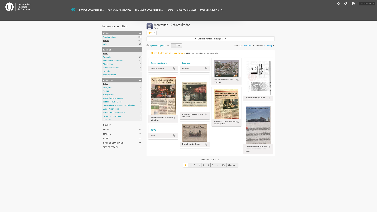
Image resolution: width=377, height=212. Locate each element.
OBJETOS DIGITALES (186, 9)
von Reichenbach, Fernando (113, 98)
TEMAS (170, 9)
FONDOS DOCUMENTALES (91, 9)
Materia (107, 133)
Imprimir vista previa (157, 45)
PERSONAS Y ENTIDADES (119, 9)
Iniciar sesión (366, 3)
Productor (108, 80)
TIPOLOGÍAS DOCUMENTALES (149, 9)
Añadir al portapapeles (174, 68)
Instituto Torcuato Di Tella (112, 102)
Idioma (345, 3)
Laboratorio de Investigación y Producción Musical (122, 105)
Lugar (106, 129)
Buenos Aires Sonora (111, 68)
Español (106, 40)
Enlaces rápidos (353, 3)
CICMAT (106, 91)
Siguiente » (232, 165)
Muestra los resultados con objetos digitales (204, 53)
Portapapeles (338, 3)
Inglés (105, 44)
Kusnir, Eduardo (108, 95)
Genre (106, 138)
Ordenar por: (238, 45)
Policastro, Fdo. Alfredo (112, 116)
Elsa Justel (107, 57)
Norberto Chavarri (109, 75)
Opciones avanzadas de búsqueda (210, 39)
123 (223, 165)
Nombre (107, 125)
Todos (105, 53)
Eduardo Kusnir (108, 64)
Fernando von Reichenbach (113, 60)
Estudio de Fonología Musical (114, 112)
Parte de (107, 49)
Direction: (259, 45)
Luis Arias (106, 71)
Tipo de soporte (110, 147)
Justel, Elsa (107, 88)
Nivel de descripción (113, 142)
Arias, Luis (107, 119)
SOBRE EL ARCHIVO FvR (211, 9)
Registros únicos (109, 37)
